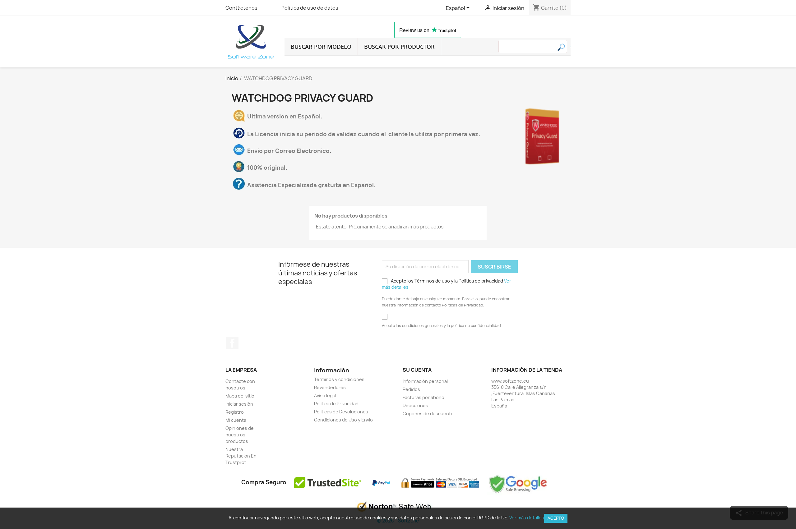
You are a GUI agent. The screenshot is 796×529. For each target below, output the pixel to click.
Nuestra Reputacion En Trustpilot (241, 455)
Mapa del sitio (239, 396)
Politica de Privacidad (336, 404)
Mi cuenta (235, 420)
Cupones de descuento (428, 413)
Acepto (556, 518)
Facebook (232, 343)
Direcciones (415, 405)
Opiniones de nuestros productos (239, 434)
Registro (234, 412)
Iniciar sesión (239, 404)
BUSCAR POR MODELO (321, 46)
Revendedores (330, 387)
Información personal (425, 381)
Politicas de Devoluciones (341, 412)
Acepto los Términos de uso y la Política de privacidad (446, 284)
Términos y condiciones (339, 379)
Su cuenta (417, 369)
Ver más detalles (526, 518)
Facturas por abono (423, 397)
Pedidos (411, 389)
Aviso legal (325, 395)
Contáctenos (241, 7)
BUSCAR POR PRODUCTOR (399, 46)
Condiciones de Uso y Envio (343, 420)
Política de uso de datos (309, 7)
